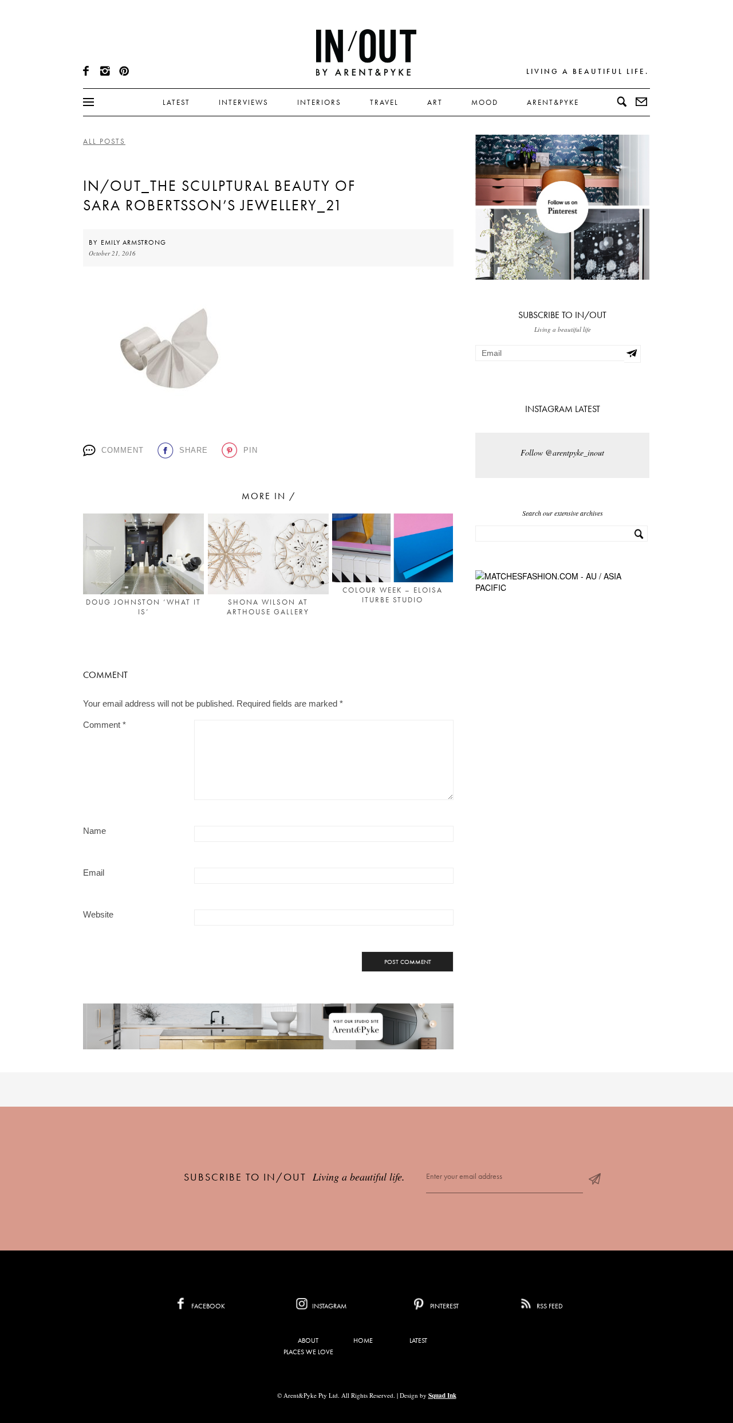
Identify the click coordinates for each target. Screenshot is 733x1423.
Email (93, 872)
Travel (384, 102)
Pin (250, 450)
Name (94, 831)
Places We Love (308, 1352)
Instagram (328, 1306)
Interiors (319, 102)
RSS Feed (549, 1306)
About (308, 1340)
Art (435, 102)
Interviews (244, 102)
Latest (176, 102)
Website (98, 914)
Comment (122, 450)
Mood (484, 102)
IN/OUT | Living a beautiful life (366, 52)
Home (363, 1340)
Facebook (207, 1306)
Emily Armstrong (133, 242)
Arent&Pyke (553, 102)
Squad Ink (442, 1395)
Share (193, 450)
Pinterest (443, 1306)
